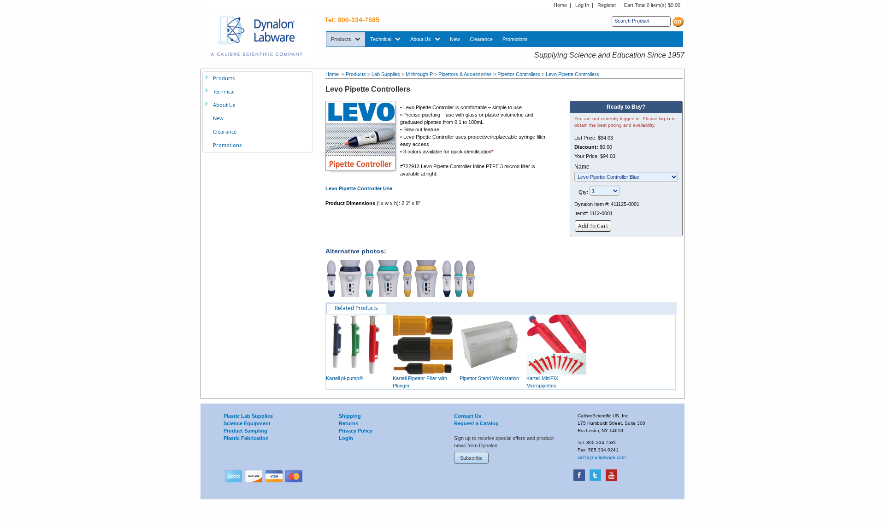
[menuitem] (346, 39)
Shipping (350, 416)
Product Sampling (245, 430)
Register (606, 5)
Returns (348, 423)
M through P (419, 74)
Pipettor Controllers (518, 74)
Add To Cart (593, 226)
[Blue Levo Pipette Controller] (343, 278)
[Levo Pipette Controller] (362, 135)
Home (560, 5)
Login (346, 438)
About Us (224, 104)
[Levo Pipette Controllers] (458, 278)
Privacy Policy (355, 430)
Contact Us (467, 416)
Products (356, 74)
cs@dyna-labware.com (601, 457)
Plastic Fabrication (246, 438)
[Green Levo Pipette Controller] (382, 278)
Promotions (227, 144)
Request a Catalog (476, 423)
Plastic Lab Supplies (248, 416)
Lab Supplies (386, 74)
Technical (224, 91)
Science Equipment (247, 423)
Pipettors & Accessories (465, 74)
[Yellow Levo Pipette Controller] (420, 278)
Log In (582, 5)
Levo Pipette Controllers (572, 74)
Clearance (224, 131)
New (218, 118)
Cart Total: (652, 5)
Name (582, 167)
